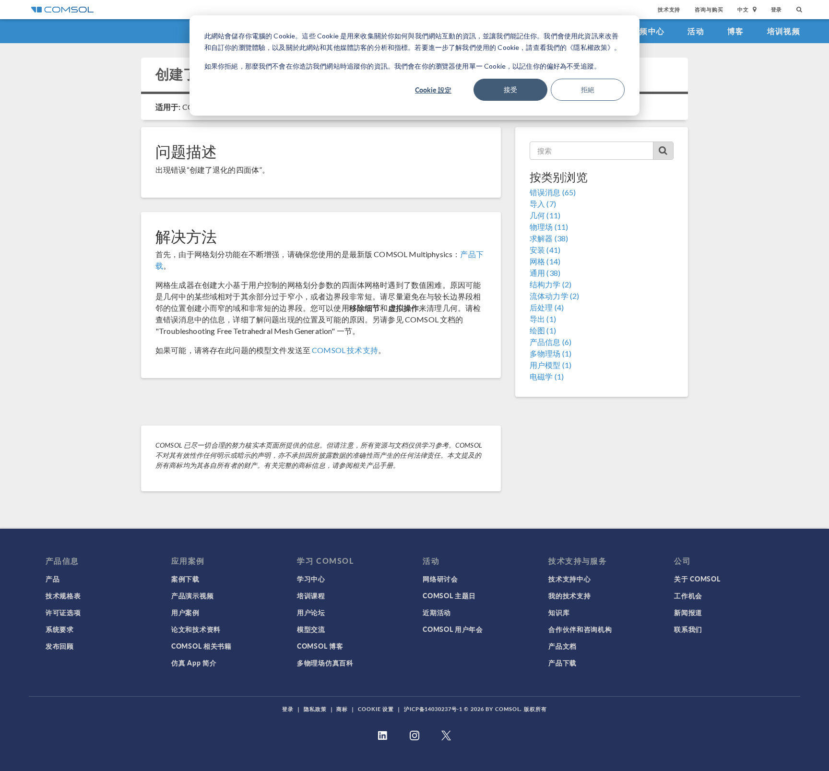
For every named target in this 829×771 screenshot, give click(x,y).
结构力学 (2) (550, 284)
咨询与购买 (709, 9)
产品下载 (562, 662)
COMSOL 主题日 (449, 595)
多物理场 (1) (550, 353)
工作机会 (688, 595)
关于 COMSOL (697, 578)
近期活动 (437, 612)
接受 (510, 89)
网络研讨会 (440, 578)
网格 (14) (545, 261)
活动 (695, 30)
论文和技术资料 (196, 629)
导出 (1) (543, 318)
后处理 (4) (547, 307)
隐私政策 (315, 708)
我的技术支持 (569, 595)
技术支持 (669, 9)
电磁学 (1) (547, 376)
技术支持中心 (569, 578)
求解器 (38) (549, 238)
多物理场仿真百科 (325, 662)
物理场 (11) (549, 226)
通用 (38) (545, 272)
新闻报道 (688, 612)
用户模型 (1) (550, 364)
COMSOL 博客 (320, 646)
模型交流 (311, 629)
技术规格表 (63, 595)
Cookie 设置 (376, 708)
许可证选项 (63, 612)
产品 (52, 578)
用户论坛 (311, 612)
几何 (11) (545, 215)
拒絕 (587, 89)
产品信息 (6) (550, 341)
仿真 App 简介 (193, 662)
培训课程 (311, 595)
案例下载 (185, 578)
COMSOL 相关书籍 (201, 646)
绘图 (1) (543, 330)
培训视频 (783, 30)
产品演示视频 (192, 595)
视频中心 (647, 30)
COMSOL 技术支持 (345, 350)
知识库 (558, 612)
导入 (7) (543, 203)
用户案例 (185, 612)
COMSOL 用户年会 (453, 629)
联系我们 (688, 629)
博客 (735, 30)
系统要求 (60, 629)
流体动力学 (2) (554, 295)
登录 (776, 9)
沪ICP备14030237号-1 (433, 708)
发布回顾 (60, 646)
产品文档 (562, 646)
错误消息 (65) (553, 192)
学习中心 (311, 578)
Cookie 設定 (433, 90)
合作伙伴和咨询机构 (580, 629)
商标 (342, 708)
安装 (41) (545, 249)
